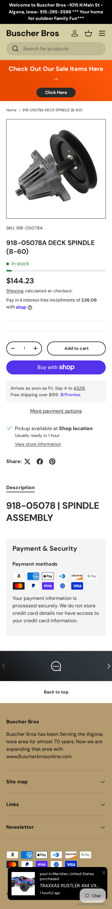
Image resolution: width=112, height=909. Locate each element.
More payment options (56, 411)
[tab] (20, 487)
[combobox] (56, 48)
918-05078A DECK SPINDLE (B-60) (52, 110)
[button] (88, 33)
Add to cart (76, 348)
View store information (38, 444)
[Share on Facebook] (40, 461)
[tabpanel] (56, 513)
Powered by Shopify (63, 893)
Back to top (56, 692)
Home (11, 110)
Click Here (56, 92)
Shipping (15, 291)
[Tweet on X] (27, 461)
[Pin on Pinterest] (52, 461)
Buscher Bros (32, 893)
